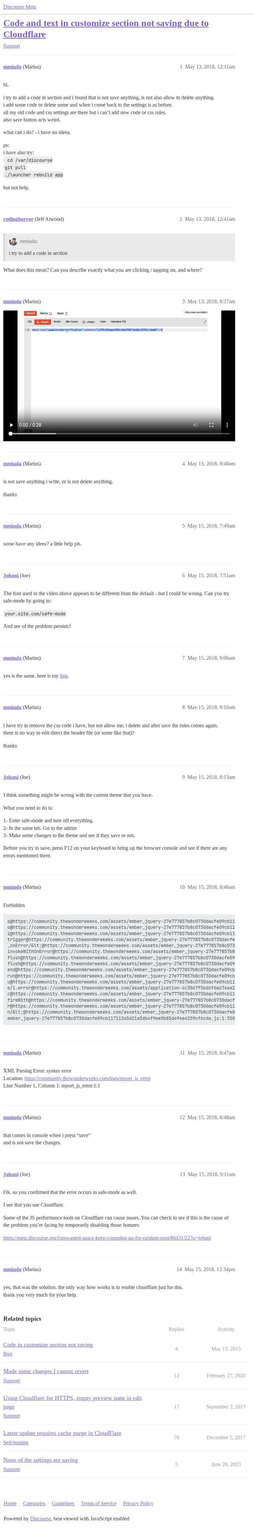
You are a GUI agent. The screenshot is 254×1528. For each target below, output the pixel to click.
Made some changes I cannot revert (46, 1371)
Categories (34, 1503)
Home (10, 1503)
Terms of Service (98, 1503)
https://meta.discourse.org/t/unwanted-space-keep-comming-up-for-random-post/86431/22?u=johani (107, 1238)
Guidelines (63, 1503)
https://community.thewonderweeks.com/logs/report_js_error (87, 1078)
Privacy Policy (138, 1503)
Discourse (40, 1518)
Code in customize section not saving (48, 1344)
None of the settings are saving (40, 1459)
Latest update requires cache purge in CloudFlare (62, 1433)
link (64, 676)
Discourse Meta (19, 7)
